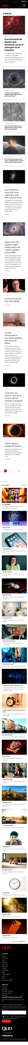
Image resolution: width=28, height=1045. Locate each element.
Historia (4, 968)
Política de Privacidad (7, 991)
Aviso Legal (5, 989)
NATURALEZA (5, 964)
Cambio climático (6, 974)
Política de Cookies (6, 993)
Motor (3, 978)
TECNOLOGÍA (5, 966)
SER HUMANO (5, 958)
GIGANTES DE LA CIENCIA (7, 980)
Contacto (4, 987)
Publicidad (4, 995)
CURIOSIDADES (5, 970)
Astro (3, 976)
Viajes (3, 972)
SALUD (3, 960)
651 (19, 471)
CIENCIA (3, 956)
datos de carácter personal (10, 1018)
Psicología (4, 962)
